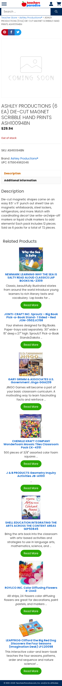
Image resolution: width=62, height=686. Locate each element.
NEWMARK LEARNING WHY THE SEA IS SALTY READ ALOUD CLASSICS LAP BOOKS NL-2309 (31, 277)
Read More (31, 305)
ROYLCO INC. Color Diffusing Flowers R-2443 (31, 589)
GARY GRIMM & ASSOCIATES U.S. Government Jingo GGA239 (31, 380)
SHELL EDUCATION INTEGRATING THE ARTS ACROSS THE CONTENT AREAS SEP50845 (31, 526)
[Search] (56, 12)
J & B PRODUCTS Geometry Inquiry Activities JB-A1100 (31, 474)
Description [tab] (12, 173)
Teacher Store (9, 17)
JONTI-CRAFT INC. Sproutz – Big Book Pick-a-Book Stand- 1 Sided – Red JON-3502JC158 (31, 317)
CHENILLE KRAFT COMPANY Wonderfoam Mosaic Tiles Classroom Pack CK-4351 (31, 444)
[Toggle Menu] (4, 3)
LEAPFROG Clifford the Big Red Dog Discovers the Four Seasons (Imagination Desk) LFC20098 (31, 643)
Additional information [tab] (20, 180)
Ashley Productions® (30, 17)
